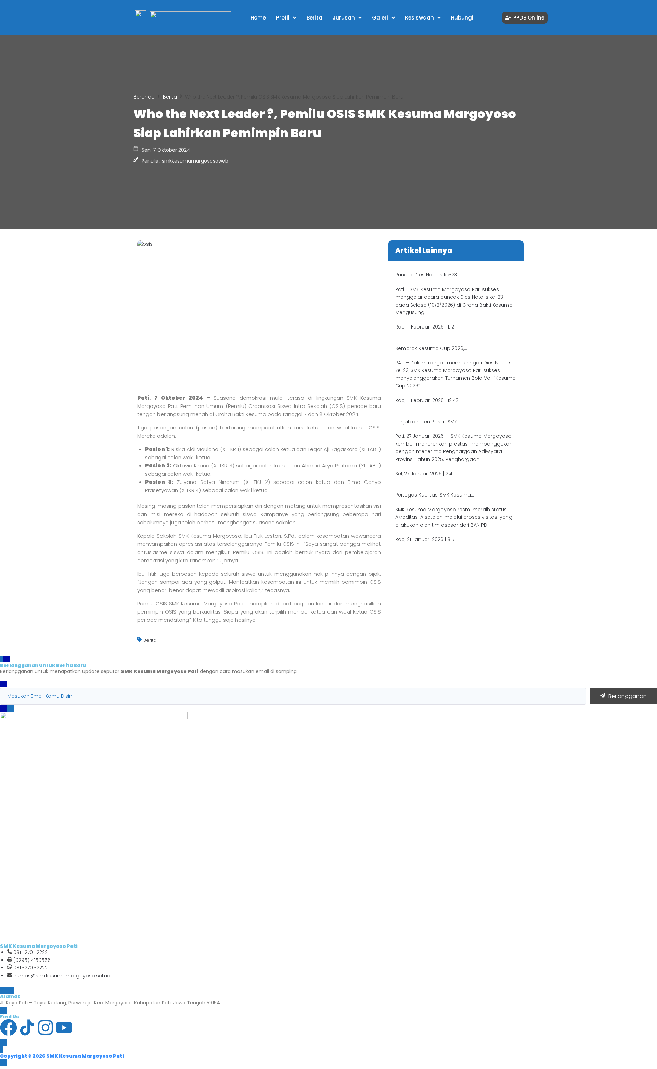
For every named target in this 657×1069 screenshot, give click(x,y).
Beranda (144, 96)
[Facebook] (8, 1027)
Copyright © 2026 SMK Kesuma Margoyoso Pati (62, 1056)
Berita (170, 96)
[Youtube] (64, 1027)
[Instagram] (45, 1027)
